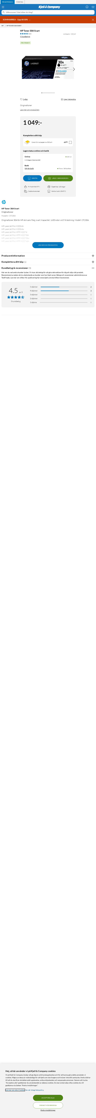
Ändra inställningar (48, 1110)
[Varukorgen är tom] (93, 7)
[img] (74, 69)
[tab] (7, 2)
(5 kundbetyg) (25, 37)
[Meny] (3, 7)
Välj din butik (29, 168)
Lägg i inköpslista (70, 99)
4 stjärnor (34, 291)
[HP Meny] (5, 26)
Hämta (34, 178)
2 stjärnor (34, 298)
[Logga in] (87, 7)
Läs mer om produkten (29, 109)
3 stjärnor (34, 294)
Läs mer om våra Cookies (15, 1090)
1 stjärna (33, 302)
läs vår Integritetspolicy (35, 1090)
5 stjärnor (34, 287)
